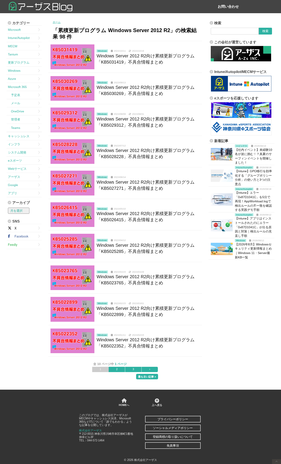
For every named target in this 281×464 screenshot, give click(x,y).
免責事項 (173, 445)
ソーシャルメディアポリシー (173, 428)
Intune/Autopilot (19, 38)
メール (14, 103)
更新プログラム (18, 62)
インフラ (14, 144)
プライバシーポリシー (172, 419)
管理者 (14, 119)
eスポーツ (15, 160)
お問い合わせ (228, 6)
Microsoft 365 (17, 87)
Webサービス (17, 168)
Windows (14, 70)
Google (13, 185)
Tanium (13, 54)
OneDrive (16, 111)
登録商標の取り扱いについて (173, 436)
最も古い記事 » (147, 376)
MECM (12, 46)
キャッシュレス (18, 136)
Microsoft (14, 29)
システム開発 (17, 152)
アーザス (14, 177)
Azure (12, 78)
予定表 (14, 95)
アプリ (12, 193)
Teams (14, 128)
